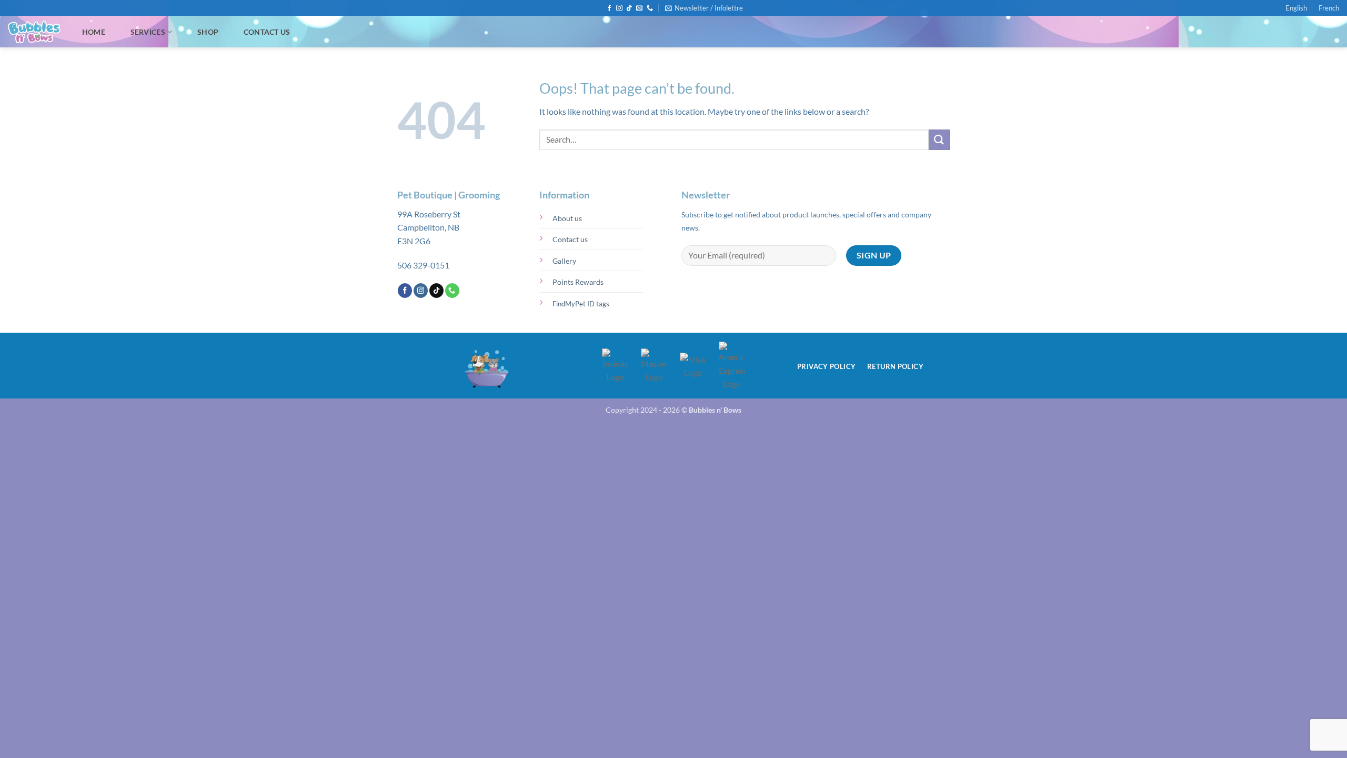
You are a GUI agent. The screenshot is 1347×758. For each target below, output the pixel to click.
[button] (704, 8)
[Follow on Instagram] (619, 8)
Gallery (564, 260)
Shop (207, 31)
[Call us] (650, 8)
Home (93, 31)
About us (567, 218)
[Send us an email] (639, 8)
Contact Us (267, 31)
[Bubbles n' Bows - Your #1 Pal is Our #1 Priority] (34, 32)
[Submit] (939, 139)
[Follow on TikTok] (629, 8)
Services (147, 31)
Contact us (570, 239)
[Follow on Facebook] (609, 8)
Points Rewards (578, 281)
